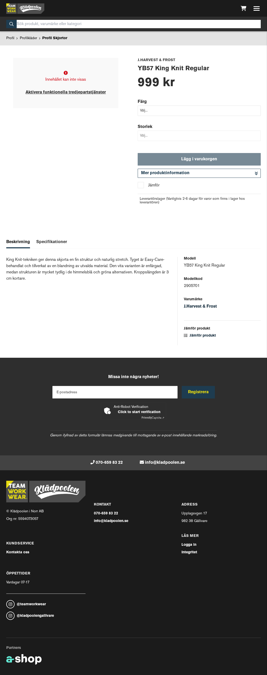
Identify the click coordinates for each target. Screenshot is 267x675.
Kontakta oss (17, 552)
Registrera (198, 392)
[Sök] (11, 24)
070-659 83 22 (109, 463)
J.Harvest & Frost (200, 306)
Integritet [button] (189, 552)
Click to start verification (139, 412)
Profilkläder (28, 38)
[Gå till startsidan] (25, 8)
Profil (10, 38)
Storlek (145, 127)
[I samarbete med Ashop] (24, 659)
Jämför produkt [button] (202, 335)
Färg (142, 102)
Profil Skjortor (54, 38)
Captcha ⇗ (153, 418)
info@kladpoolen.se (165, 463)
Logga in (188, 545)
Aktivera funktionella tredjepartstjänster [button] (66, 92)
